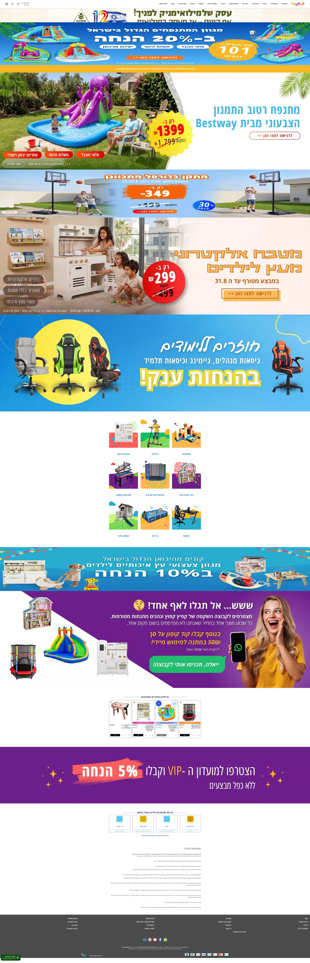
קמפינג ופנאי (182, 4)
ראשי (306, 918)
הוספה (184, 735)
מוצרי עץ (245, 4)
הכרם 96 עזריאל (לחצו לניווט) (147, 947)
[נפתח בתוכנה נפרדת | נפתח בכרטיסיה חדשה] (144, 939)
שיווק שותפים (149, 918)
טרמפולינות (274, 4)
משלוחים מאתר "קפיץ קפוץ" (144, 922)
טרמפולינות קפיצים (155, 494)
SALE (173, 4)
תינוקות (201, 4)
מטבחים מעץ (123, 453)
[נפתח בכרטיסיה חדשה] (155, 775)
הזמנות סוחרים (72, 918)
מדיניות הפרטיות (71, 928)
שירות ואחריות (72, 922)
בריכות (265, 4)
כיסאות (192, 4)
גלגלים (223, 4)
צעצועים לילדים (212, 4)
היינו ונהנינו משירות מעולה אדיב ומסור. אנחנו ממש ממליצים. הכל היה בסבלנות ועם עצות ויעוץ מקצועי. (166, 830)
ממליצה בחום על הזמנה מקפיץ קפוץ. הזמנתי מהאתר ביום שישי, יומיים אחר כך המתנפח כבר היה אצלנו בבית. (143, 830)
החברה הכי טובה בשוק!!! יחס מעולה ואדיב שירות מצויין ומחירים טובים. (190, 830)
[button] (6, 4)
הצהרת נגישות (149, 928)
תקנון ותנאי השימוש (224, 922)
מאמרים (228, 918)
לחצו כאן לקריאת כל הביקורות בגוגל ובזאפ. (155, 836)
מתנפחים (284, 4)
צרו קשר (228, 928)
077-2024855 (125, 947)
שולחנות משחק (233, 4)
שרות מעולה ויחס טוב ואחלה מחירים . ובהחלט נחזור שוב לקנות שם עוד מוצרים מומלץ (119, 830)
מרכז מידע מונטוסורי (239, 932)
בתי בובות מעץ (186, 494)
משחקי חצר (255, 4)
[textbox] (155, 68)
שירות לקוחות (163, 4)
